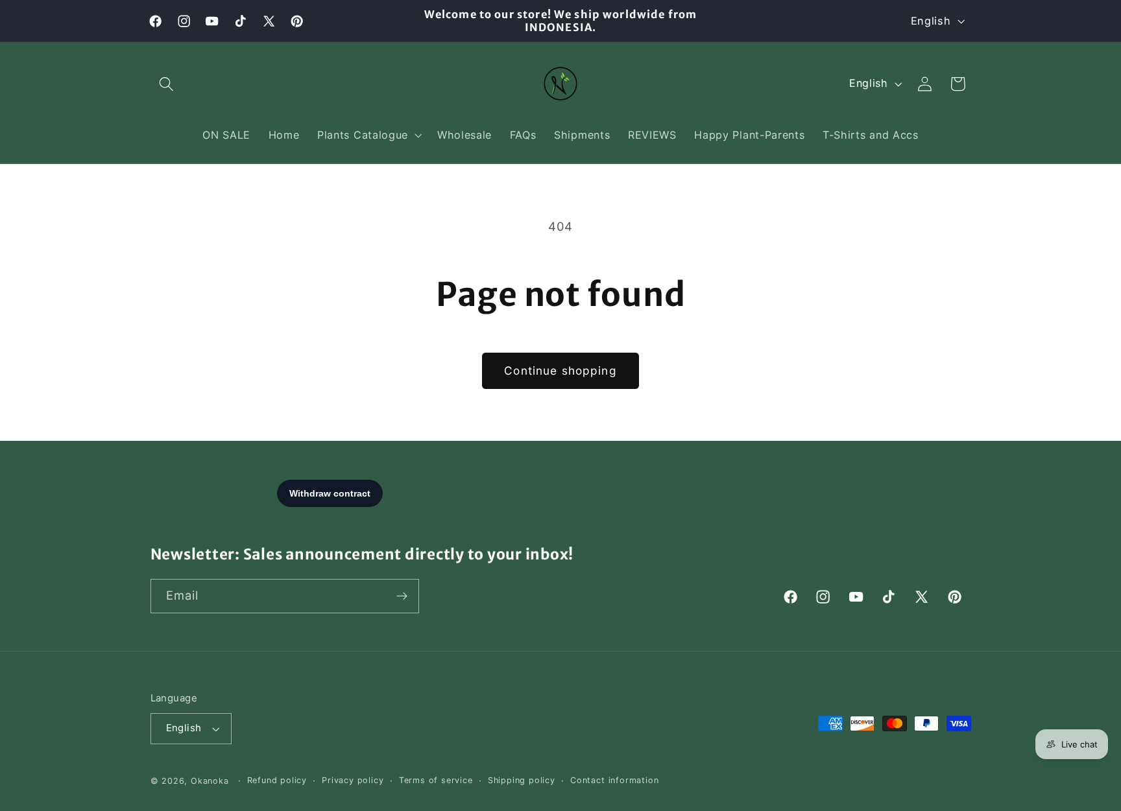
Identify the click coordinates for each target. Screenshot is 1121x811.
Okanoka (210, 781)
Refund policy (277, 780)
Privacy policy (352, 780)
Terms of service (436, 780)
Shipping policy (521, 780)
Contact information (614, 780)
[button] (167, 83)
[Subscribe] (401, 596)
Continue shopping (560, 370)
